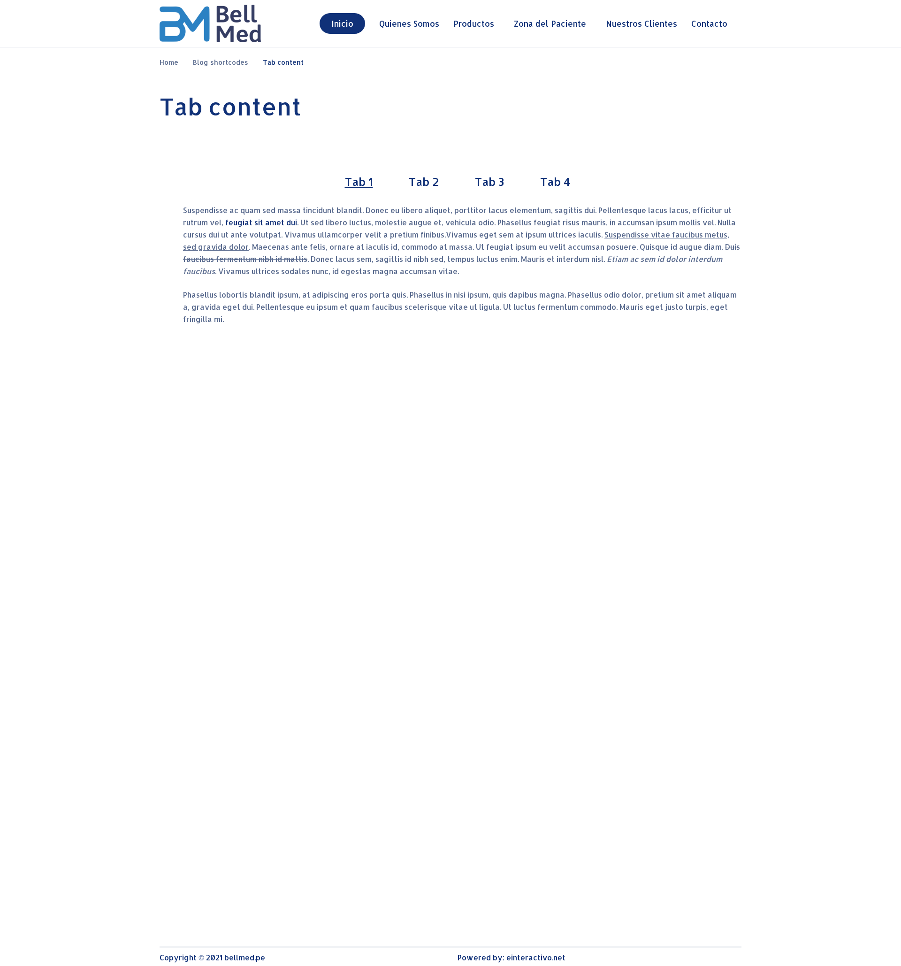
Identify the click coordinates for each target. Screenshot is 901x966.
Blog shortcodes (220, 62)
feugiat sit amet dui (260, 222)
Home (169, 62)
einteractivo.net (535, 957)
